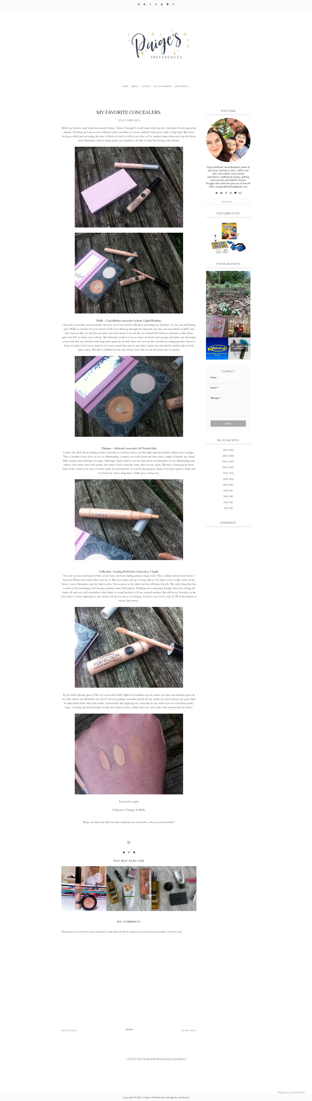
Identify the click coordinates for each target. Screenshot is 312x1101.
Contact (146, 86)
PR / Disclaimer (163, 86)
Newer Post (69, 1030)
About (134, 86)
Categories (181, 86)
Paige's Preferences (154, 1097)
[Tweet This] (124, 852)
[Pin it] (134, 852)
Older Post (188, 1030)
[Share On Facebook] (129, 852)
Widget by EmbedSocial (291, 1092)
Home (125, 86)
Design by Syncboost (177, 1097)
